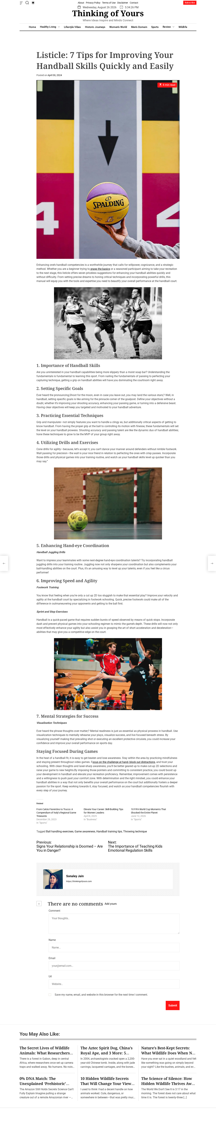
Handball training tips (109, 831)
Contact (134, 2)
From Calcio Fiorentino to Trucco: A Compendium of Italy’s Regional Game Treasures (56, 812)
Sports (155, 27)
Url (50, 976)
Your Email (79, 587)
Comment (54, 910)
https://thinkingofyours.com (79, 881)
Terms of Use (109, 2)
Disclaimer (122, 2)
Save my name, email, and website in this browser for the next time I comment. (101, 994)
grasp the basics (100, 268)
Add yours (111, 903)
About (81, 2)
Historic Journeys (95, 27)
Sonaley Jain (75, 876)
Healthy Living (48, 26)
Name (52, 940)
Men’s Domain (139, 27)
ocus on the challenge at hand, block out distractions (123, 762)
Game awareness (85, 831)
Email (52, 958)
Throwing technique (135, 831)
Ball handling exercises (59, 831)
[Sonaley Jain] (53, 879)
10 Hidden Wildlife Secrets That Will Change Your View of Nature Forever (105, 1083)
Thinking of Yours (108, 13)
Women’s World (118, 27)
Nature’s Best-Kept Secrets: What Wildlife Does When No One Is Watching (167, 1052)
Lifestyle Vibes (72, 27)
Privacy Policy (93, 2)
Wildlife (183, 27)
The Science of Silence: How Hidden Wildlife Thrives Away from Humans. (168, 1083)
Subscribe (190, 3)
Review (167, 26)
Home (32, 27)
